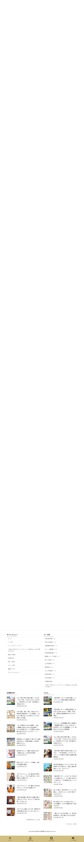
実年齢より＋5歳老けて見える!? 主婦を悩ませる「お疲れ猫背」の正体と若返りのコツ (28, 741)
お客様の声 (11, 658)
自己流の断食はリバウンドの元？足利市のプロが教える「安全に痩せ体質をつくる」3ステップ (64, 766)
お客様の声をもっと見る (33, 819)
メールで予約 (73, 840)
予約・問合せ (11, 661)
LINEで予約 (51, 840)
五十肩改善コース (49, 663)
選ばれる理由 (11, 654)
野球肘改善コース (49, 674)
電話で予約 (30, 840)
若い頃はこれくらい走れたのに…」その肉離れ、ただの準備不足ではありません (64, 803)
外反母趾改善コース (50, 638)
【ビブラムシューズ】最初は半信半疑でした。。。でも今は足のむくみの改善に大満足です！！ (28, 776)
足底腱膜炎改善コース (51, 645)
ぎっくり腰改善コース (51, 649)
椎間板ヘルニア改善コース (52, 656)
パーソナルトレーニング (14, 645)
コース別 (10, 642)
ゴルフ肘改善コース (50, 670)
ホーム (10, 638)
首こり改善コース (49, 660)
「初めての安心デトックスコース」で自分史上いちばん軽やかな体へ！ (24, 650)
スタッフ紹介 (11, 665)
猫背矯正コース (49, 667)
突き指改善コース (49, 678)
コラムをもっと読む (71, 824)
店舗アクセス (11, 669)
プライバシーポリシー (14, 672)
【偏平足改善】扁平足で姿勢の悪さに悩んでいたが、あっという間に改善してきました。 (28, 799)
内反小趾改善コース (50, 642)
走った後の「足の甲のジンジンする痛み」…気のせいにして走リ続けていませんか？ (64, 792)
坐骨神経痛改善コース (51, 653)
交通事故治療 (48, 681)
